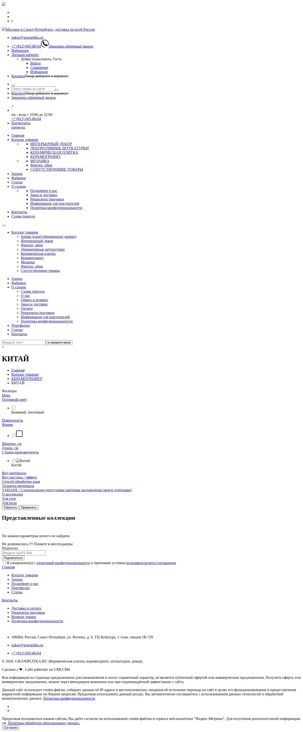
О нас (25, 296)
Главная (17, 135)
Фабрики (18, 178)
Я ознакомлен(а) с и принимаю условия (91, 563)
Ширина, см (12, 444)
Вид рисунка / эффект (19, 477)
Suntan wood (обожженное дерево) (48, 237)
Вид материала (14, 473)
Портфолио (20, 325)
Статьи (17, 182)
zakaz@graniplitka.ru (27, 645)
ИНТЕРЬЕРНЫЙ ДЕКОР (51, 144)
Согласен (10, 727)
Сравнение (39, 67)
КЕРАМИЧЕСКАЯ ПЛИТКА (54, 152)
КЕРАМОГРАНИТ (45, 157)
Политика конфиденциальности (56, 208)
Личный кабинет (25, 55)
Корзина (18, 76)
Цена (6, 395)
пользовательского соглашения (151, 563)
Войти (35, 63)
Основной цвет (14, 399)
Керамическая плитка (38, 254)
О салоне (18, 186)
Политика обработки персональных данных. (44, 723)
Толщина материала (18, 486)
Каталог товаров (24, 140)
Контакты (19, 212)
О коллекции (12, 494)
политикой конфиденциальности (63, 563)
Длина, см (10, 448)
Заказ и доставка (43, 195)
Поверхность (12, 420)
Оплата (27, 308)
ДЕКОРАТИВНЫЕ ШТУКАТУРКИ (59, 148)
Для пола (9, 503)
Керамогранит (32, 258)
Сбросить (10, 507)
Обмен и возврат (34, 300)
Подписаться (13, 558)
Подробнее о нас (43, 191)
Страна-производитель (20, 452)
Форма (7, 425)
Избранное (20, 50)
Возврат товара (23, 617)
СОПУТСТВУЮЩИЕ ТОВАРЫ (56, 169)
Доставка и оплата (26, 608)
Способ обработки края (21, 481)
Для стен (9, 499)
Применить (29, 507)
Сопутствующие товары (40, 271)
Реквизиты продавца (47, 199)
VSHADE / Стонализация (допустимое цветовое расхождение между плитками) (67, 490)
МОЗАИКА (39, 161)
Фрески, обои (41, 165)
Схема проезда (23, 216)
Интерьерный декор (37, 241)
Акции (16, 174)
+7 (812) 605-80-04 (26, 119)
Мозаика (28, 262)
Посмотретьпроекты (21, 125)
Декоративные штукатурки (43, 249)
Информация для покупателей (54, 203)
